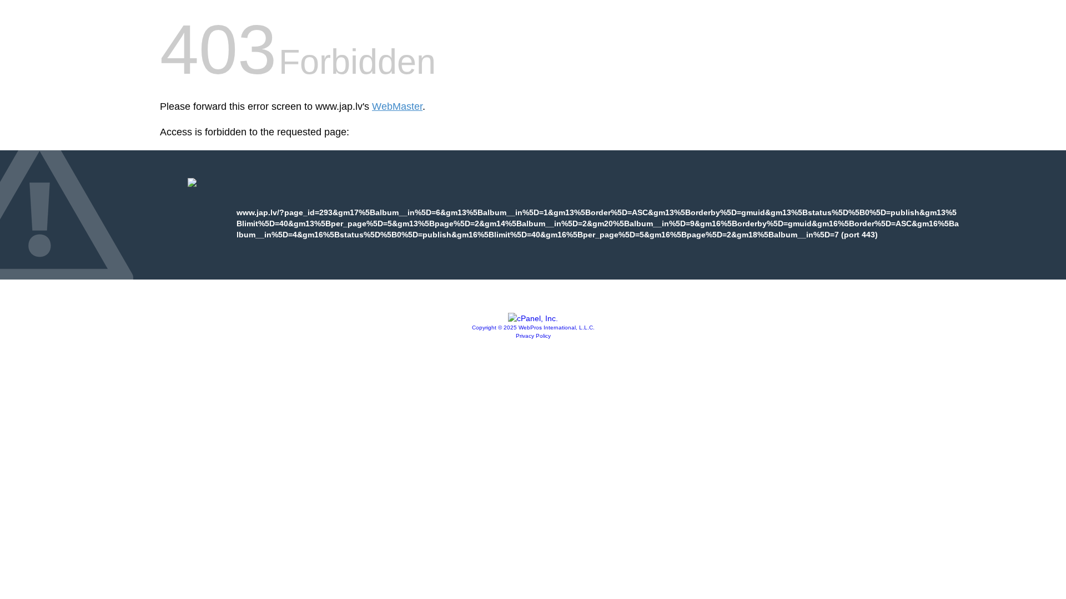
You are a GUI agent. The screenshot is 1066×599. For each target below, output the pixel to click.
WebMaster (397, 106)
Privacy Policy (533, 336)
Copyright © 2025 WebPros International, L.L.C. (533, 327)
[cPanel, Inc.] (533, 318)
